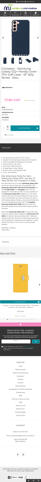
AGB (20, 366)
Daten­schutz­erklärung (20, 373)
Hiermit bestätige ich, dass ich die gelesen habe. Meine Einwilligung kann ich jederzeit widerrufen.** (19, 348)
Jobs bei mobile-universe (20, 399)
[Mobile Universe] (20, 7)
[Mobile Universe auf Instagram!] (23, 454)
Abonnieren (36, 341)
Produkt (6, 148)
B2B (20, 396)
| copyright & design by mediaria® (27, 469)
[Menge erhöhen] (7, 126)
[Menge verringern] (7, 129)
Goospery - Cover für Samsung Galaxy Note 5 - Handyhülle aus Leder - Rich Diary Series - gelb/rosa (20, 306)
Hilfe (20, 402)
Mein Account (20, 405)
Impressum (20, 376)
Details (5, 242)
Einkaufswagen (20, 412)
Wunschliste (10, 135)
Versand (20, 383)
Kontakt (20, 379)
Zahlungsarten (20, 386)
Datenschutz (20, 392)
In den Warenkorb (24, 128)
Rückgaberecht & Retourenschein (20, 389)
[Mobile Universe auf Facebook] (18, 454)
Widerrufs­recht (20, 369)
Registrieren (20, 409)
